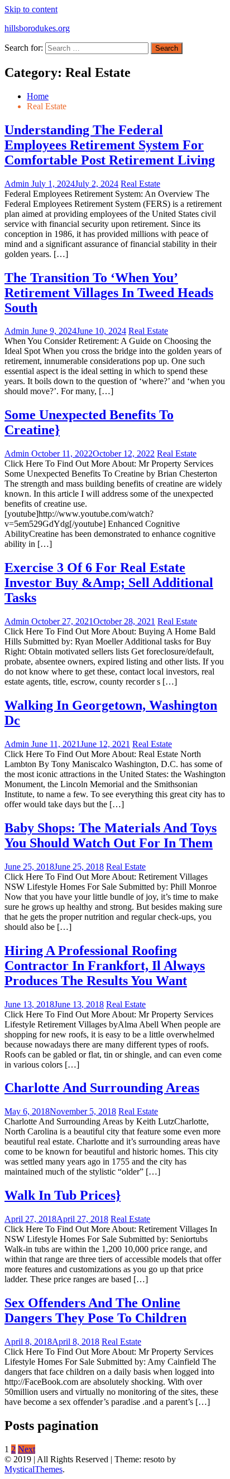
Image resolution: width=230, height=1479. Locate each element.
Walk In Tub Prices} (62, 1195)
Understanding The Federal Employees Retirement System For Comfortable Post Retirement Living (109, 145)
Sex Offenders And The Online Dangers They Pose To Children (95, 1310)
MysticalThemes (33, 1469)
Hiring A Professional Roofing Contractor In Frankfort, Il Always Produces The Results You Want (104, 965)
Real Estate (140, 183)
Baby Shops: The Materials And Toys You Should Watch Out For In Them (110, 835)
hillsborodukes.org (37, 28)
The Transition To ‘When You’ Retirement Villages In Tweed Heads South (108, 292)
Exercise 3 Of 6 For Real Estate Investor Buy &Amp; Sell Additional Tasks (108, 582)
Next (26, 1449)
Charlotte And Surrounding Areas (101, 1087)
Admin (17, 183)
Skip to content (31, 9)
